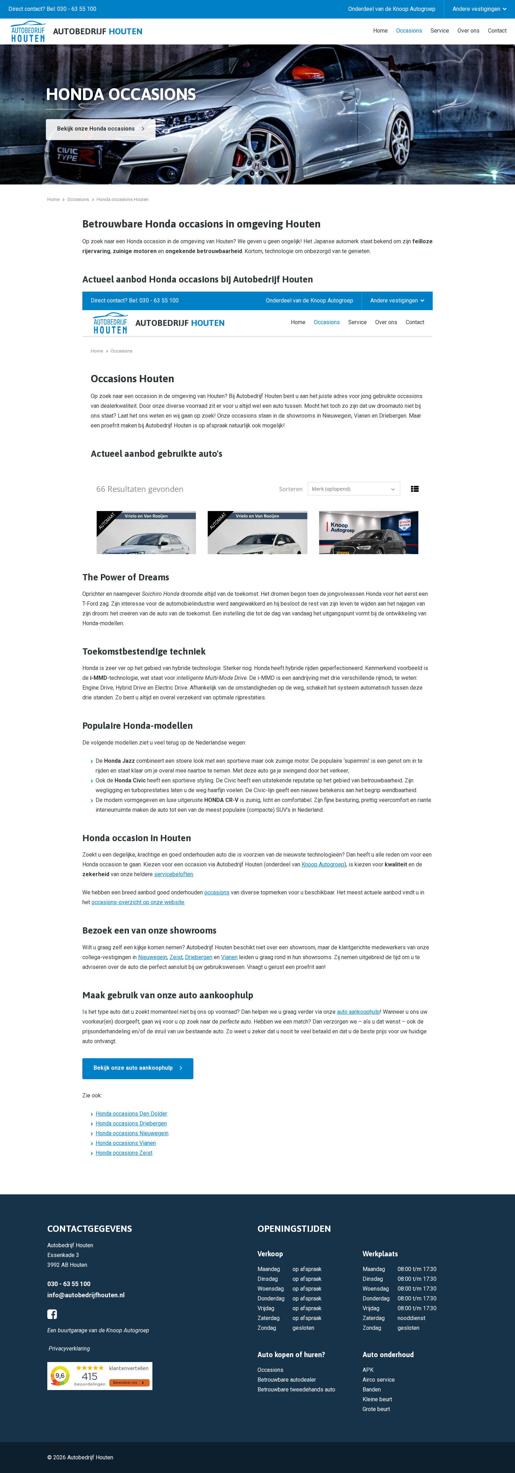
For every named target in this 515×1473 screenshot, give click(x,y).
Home (380, 30)
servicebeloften (173, 874)
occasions (216, 892)
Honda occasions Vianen (126, 1143)
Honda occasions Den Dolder (131, 1113)
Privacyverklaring (69, 1348)
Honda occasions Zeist (124, 1153)
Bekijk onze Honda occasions (96, 128)
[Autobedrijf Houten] (28, 31)
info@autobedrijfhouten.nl (86, 1295)
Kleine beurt (377, 1399)
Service (440, 30)
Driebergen (198, 957)
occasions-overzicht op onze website (137, 902)
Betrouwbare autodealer (287, 1379)
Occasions (409, 30)
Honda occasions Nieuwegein (132, 1133)
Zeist (176, 957)
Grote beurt (376, 1409)
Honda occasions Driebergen (131, 1123)
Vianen (229, 957)
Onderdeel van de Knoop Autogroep (391, 9)
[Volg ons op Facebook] (52, 1314)
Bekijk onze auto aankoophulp (133, 1067)
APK (368, 1370)
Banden (372, 1389)
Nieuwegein (152, 957)
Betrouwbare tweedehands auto (296, 1389)
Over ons (469, 30)
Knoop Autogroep (323, 864)
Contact (497, 30)
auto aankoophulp (358, 1011)
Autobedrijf (98, 31)
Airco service (379, 1379)
